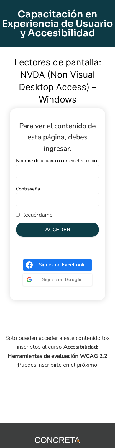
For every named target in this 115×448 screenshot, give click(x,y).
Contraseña (28, 189)
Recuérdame (36, 215)
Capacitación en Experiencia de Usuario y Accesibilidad (57, 23)
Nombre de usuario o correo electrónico (57, 160)
